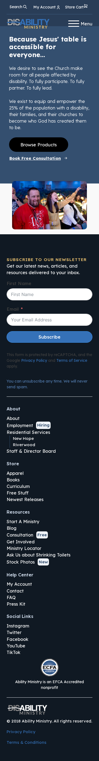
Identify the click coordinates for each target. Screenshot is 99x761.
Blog (11, 528)
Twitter (14, 632)
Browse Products (38, 144)
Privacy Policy (34, 360)
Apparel (15, 473)
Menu (86, 23)
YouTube (16, 646)
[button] (76, 7)
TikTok (13, 652)
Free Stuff (18, 493)
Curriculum (18, 486)
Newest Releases (25, 499)
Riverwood (24, 444)
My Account (19, 584)
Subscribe (49, 337)
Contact (15, 591)
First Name (19, 283)
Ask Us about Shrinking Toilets (38, 555)
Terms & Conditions (26, 742)
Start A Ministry (23, 521)
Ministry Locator (24, 548)
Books (13, 479)
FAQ (11, 597)
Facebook (17, 639)
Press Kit (16, 604)
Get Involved (21, 541)
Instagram (18, 626)
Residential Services (28, 432)
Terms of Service (71, 360)
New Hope (23, 438)
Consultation (20, 535)
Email (13, 309)
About (13, 418)
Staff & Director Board (31, 451)
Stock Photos (21, 562)
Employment (20, 425)
